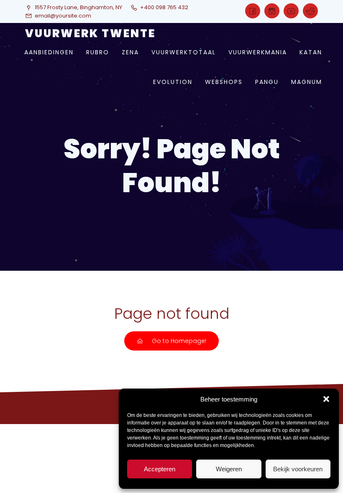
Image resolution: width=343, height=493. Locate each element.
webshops (224, 82)
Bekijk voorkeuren (298, 469)
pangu (267, 82)
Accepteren (159, 469)
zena (130, 52)
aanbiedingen (49, 52)
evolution (172, 82)
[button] (326, 399)
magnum (306, 82)
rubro (97, 52)
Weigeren (229, 469)
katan (310, 52)
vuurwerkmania (257, 52)
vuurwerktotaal (183, 52)
